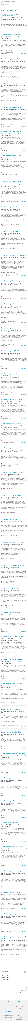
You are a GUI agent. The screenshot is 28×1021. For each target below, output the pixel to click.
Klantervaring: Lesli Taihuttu (11, 107)
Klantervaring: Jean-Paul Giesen (12, 472)
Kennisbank (19, 1003)
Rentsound (3, 514)
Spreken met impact (10, 225)
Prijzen (8, 1005)
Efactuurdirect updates (18, 17)
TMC (9, 607)
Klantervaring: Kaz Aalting (10, 231)
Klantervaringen (4, 19)
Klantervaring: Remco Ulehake (11, 400)
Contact (19, 1008)
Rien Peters (10, 102)
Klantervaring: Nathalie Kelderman (13, 637)
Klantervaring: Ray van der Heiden (13, 448)
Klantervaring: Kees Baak (10, 823)
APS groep (5, 605)
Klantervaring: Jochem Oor (10, 59)
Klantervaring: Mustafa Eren (11, 156)
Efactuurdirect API (19, 1006)
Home (2, 4)
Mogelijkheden (8, 1003)
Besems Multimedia (7, 629)
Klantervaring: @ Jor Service (11, 132)
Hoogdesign (12, 321)
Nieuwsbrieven (4, 981)
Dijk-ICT (4, 488)
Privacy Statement (8, 1017)
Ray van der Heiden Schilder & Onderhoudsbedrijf (10, 465)
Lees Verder (23, 53)
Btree (4, 887)
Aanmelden (8, 1006)
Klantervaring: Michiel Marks (11, 495)
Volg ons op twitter (23, 992)
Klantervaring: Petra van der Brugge (13, 255)
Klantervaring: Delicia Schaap (11, 892)
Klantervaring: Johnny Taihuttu (12, 847)
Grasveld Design (13, 248)
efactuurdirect (13, 19)
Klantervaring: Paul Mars (10, 778)
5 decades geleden (23, 990)
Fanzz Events (13, 652)
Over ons (8, 1013)
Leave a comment (6, 38)
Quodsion (3, 678)
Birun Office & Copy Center (9, 173)
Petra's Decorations (5, 275)
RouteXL (3, 795)
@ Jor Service (6, 148)
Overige (2, 983)
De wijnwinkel (6, 367)
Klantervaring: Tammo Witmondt (12, 542)
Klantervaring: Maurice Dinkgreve (13, 565)
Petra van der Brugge (12, 274)
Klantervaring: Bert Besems (10, 612)
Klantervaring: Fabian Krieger (11, 304)
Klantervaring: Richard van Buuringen (10, 374)
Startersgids (19, 1005)
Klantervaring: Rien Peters (10, 83)
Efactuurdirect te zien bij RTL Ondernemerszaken (11, 15)
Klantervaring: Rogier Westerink (12, 659)
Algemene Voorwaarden (8, 1015)
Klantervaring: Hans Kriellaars (11, 732)
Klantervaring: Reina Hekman (11, 207)
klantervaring (4, 53)
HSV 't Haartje (13, 100)
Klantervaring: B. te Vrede (10, 328)
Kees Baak (12, 839)
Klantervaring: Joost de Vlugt (11, 871)
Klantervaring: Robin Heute (10, 801)
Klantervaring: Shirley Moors (11, 588)
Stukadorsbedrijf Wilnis (6, 931)
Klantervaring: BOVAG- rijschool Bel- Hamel (13, 937)
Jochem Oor (9, 77)
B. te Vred (5, 344)
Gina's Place (12, 272)
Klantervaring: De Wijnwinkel (11, 351)
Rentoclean (3, 703)
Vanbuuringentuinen (5, 394)
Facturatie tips (3, 975)
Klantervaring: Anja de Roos (10, 35)
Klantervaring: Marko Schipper (11, 281)
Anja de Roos (6, 50)
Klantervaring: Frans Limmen (11, 424)
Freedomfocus (13, 815)
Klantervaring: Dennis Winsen (11, 684)
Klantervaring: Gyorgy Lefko (11, 914)
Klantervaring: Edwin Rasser (11, 709)
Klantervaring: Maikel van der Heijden (11, 182)
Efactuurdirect (9, 52)
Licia (17, 908)
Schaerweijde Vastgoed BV (7, 582)
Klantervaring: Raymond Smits (11, 519)
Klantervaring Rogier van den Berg (13, 754)
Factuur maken (4, 977)
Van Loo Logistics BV (13, 201)
